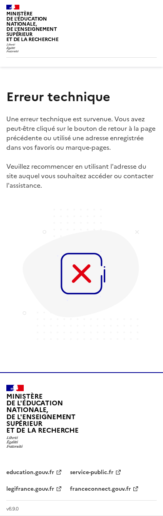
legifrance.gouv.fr (30, 489)
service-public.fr (92, 472)
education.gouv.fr (30, 472)
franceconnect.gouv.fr (100, 489)
